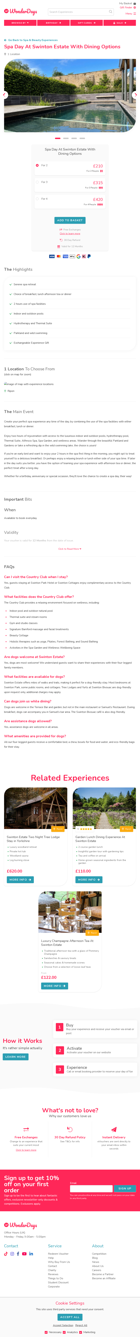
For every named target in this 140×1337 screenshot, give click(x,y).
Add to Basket (70, 220)
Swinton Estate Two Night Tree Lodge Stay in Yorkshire (33, 839)
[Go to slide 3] (74, 138)
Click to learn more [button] (70, 233)
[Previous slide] (4, 95)
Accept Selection (63, 1325)
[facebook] (18, 1254)
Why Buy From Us (59, 1262)
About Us (98, 1266)
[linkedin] (31, 1254)
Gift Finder (126, 7)
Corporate (54, 1286)
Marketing (89, 1332)
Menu (128, 14)
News (95, 1262)
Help (51, 1258)
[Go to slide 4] (82, 138)
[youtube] (24, 1254)
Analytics (72, 1332)
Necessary (55, 1332)
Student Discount (58, 1282)
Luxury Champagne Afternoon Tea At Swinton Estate (67, 943)
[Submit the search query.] (110, 11)
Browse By (19, 23)
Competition (99, 1254)
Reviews (53, 1274)
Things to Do (55, 1278)
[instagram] (12, 1254)
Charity (52, 1270)
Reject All (81, 1325)
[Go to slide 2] (66, 138)
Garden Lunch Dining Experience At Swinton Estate (100, 839)
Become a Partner (103, 1274)
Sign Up (124, 1188)
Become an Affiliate (104, 1278)
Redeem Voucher (58, 1254)
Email (73, 1183)
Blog (95, 1258)
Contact (52, 1266)
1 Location (14, 54)
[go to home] (20, 12)
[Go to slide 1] (57, 138)
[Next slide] (136, 95)
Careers (96, 1270)
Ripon (59, 829)
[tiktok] (6, 1254)
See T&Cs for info (70, 1141)
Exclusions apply (30, 1204)
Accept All (70, 1317)
